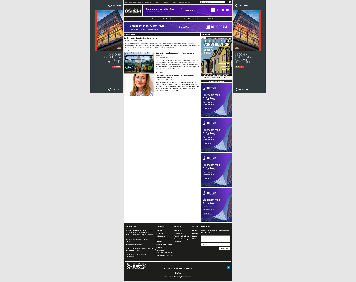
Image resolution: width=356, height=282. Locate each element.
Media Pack (140, 2)
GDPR (194, 239)
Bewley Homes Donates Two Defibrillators (140, 38)
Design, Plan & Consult (163, 253)
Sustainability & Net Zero (164, 255)
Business (227, 18)
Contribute (177, 241)
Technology (155, 18)
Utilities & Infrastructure (163, 244)
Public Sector (145, 18)
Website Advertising (181, 239)
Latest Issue (148, 2)
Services (219, 18)
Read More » (127, 50)
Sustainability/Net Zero (208, 18)
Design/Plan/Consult (179, 18)
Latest (126, 2)
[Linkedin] (230, 2)
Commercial (136, 18)
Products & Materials (162, 239)
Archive (174, 2)
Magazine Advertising (181, 236)
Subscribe (181, 2)
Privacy (194, 230)
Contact (187, 2)
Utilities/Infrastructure (193, 18)
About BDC (132, 2)
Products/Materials (166, 18)
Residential (127, 18)
